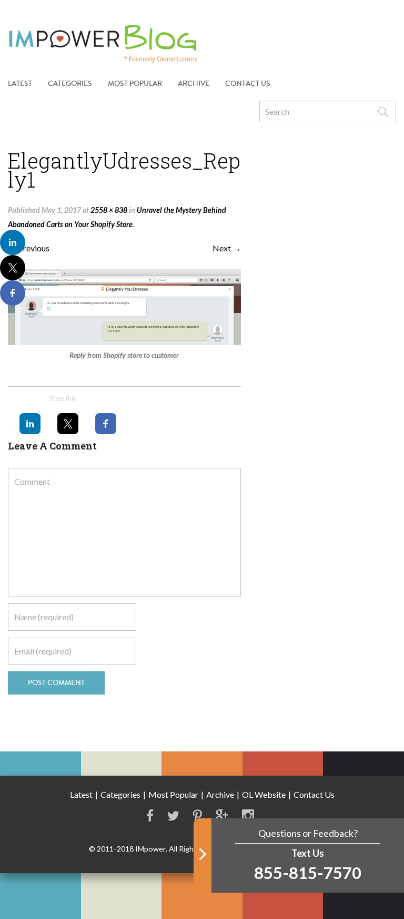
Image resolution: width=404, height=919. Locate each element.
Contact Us (247, 83)
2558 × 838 (108, 210)
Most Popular (135, 83)
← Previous (28, 248)
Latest (20, 83)
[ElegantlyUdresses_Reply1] (124, 307)
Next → (227, 248)
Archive (193, 83)
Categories (120, 794)
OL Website (264, 794)
